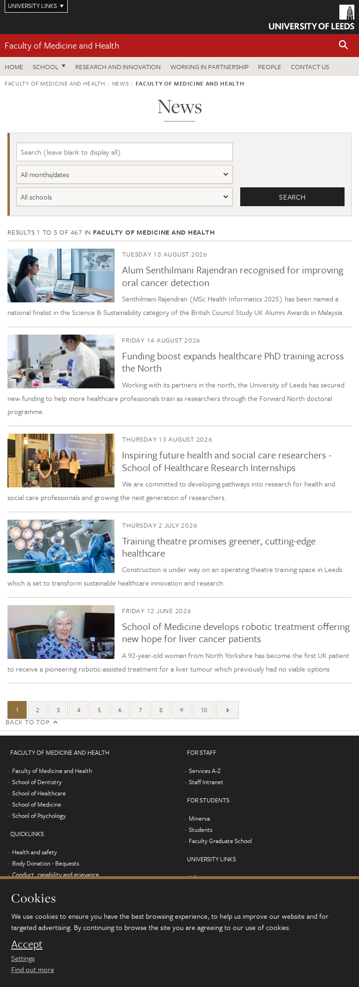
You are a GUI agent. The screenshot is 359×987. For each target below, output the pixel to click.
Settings (23, 958)
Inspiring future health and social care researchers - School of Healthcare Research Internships (226, 461)
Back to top (28, 722)
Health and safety (34, 852)
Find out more (32, 969)
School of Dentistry (37, 782)
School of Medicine (36, 804)
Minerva (199, 818)
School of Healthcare (39, 793)
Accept (27, 944)
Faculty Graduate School (220, 840)
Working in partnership (209, 67)
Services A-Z (205, 770)
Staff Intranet (206, 782)
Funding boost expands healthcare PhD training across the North (233, 362)
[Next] (227, 710)
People (269, 67)
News (120, 83)
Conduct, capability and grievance (55, 874)
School (45, 67)
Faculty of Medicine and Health (62, 45)
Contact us (310, 67)
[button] (343, 45)
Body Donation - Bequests (45, 863)
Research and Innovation (118, 67)
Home (14, 67)
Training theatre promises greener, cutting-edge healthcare (219, 547)
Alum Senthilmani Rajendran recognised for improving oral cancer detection (232, 276)
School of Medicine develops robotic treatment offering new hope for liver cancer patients (236, 632)
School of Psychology (39, 815)
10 (204, 710)
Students (200, 829)
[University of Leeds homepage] (311, 17)
